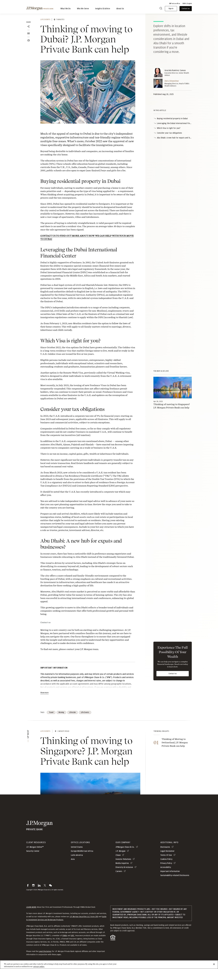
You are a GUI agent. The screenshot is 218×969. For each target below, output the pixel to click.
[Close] (214, 964)
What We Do (65, 9)
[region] (109, 964)
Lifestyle (72, 712)
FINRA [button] (64, 935)
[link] (172, 387)
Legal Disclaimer (45, 951)
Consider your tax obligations (169, 133)
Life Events (45, 19)
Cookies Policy (166, 859)
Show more (44, 693)
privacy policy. (39, 966)
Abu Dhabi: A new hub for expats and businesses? (178, 138)
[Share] (28, 26)
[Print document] (28, 40)
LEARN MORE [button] (31, 907)
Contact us (45, 622)
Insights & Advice (102, 9)
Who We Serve (83, 9)
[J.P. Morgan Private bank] (39, 829)
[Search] (160, 8)
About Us (120, 9)
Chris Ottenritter (172, 81)
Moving (61, 712)
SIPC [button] (72, 935)
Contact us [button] (186, 8)
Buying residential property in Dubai (172, 119)
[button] (174, 4)
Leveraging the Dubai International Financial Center (179, 123)
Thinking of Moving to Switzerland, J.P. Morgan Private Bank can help (175, 742)
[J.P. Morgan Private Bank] (39, 8)
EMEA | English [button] (187, 3)
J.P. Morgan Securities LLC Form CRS (84, 916)
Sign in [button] (171, 8)
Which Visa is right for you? (168, 128)
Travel (51, 712)
